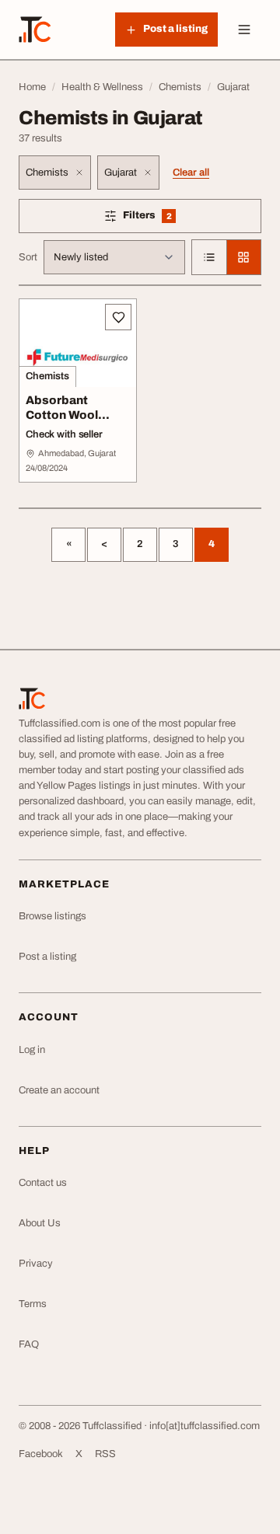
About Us (40, 1223)
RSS (105, 1454)
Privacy (36, 1263)
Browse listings (52, 916)
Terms (33, 1304)
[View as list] (209, 257)
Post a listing (47, 956)
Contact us (43, 1182)
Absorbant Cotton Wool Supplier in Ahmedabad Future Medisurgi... (62, 436)
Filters (169, 218)
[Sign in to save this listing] (118, 317)
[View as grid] (243, 257)
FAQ (29, 1344)
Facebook (41, 1454)
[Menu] (244, 29)
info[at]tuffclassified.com (204, 1426)
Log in (32, 1049)
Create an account (59, 1090)
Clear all (191, 172)
